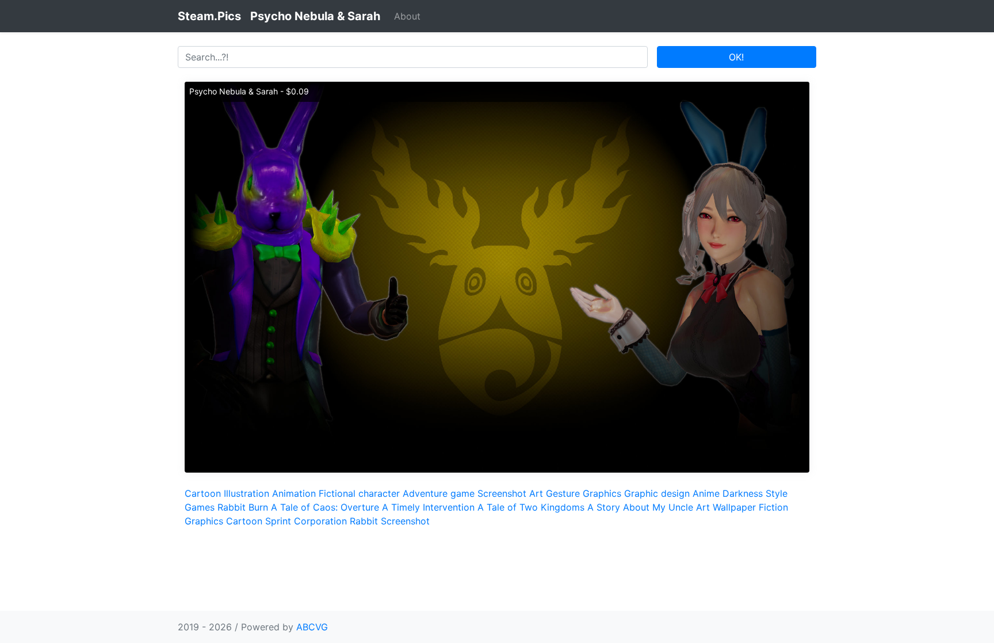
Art (536, 493)
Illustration (246, 493)
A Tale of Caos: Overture (325, 507)
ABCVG (312, 627)
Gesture (563, 493)
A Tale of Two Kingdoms (530, 507)
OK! (736, 57)
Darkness (742, 493)
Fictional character (359, 493)
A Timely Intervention (428, 507)
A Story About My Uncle (640, 507)
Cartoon (203, 493)
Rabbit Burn (242, 507)
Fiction (773, 507)
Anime (706, 493)
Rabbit (364, 521)
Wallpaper (734, 507)
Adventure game (439, 493)
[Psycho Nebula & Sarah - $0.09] (497, 276)
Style (776, 493)
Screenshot (501, 493)
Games (200, 507)
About (407, 16)
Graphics (602, 493)
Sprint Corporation (306, 521)
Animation (294, 493)
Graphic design (657, 493)
